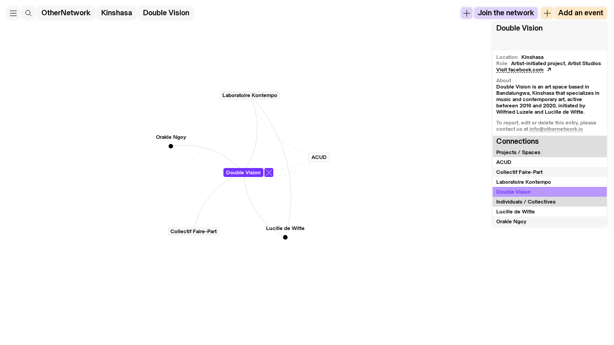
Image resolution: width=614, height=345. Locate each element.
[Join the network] (466, 13)
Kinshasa (116, 13)
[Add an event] (547, 13)
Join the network (506, 13)
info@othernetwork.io (556, 129)
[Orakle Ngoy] (171, 146)
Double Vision (166, 13)
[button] (13, 13)
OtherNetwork (65, 13)
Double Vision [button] (519, 28)
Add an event (580, 13)
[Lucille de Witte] (285, 237)
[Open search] (28, 13)
